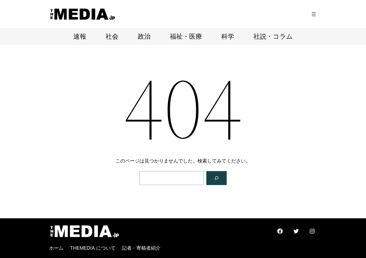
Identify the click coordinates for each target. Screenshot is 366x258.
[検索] (216, 178)
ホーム (56, 248)
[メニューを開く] (314, 14)
